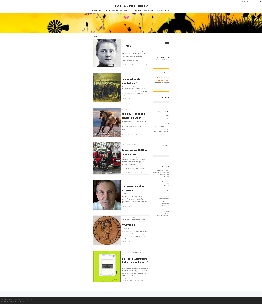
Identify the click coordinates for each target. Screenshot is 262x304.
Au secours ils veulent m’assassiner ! (133, 188)
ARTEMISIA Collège (164, 174)
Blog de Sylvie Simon (163, 181)
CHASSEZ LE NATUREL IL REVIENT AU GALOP (134, 115)
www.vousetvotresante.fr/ (162, 220)
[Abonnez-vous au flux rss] (260, 2)
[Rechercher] (167, 43)
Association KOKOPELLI (163, 179)
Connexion (166, 145)
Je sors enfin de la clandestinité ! (131, 81)
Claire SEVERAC (165, 185)
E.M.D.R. (167, 190)
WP (7, 301)
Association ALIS (165, 176)
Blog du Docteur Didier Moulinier (13, 299)
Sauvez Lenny (165, 207)
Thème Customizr (20, 301)
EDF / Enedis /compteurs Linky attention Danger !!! (135, 260)
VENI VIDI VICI (129, 225)
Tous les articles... (164, 137)
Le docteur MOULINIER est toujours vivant (135, 152)
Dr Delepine (166, 188)
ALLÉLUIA (126, 46)
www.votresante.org (164, 217)
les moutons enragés (163, 198)
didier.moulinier (127, 63)
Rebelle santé (165, 203)
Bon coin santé (165, 183)
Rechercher (166, 40)
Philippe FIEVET (165, 201)
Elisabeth (166, 192)
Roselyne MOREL (164, 205)
